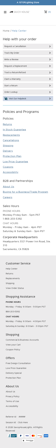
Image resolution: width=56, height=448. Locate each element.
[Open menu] (5, 12)
